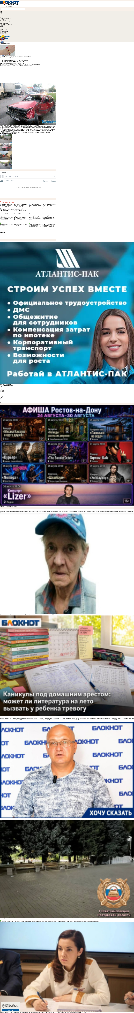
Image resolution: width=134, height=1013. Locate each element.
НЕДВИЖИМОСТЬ (4, 23)
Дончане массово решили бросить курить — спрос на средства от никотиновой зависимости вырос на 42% (97, 719)
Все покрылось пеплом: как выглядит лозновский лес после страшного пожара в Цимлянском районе (19, 511)
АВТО (1, 12)
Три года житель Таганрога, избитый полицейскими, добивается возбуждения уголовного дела (18, 818)
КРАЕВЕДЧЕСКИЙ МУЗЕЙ (5, 18)
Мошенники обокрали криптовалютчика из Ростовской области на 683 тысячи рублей (48, 1012)
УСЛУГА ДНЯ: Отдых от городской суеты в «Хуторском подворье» (14, 60)
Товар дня (2, 44)
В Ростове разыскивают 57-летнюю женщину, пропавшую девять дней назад (15, 614)
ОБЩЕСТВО (2, 25)
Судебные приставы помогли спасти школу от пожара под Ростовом (37, 509)
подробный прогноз (4, 385)
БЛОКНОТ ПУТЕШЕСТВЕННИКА (7, 14)
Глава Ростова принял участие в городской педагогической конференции (34, 719)
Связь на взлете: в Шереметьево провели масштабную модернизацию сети (48, 716)
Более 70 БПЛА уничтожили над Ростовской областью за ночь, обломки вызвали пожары (84, 921)
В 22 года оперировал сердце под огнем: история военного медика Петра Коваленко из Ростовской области (56, 511)
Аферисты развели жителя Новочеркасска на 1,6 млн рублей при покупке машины (91, 511)
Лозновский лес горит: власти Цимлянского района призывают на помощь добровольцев (17, 718)
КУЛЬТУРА (2, 19)
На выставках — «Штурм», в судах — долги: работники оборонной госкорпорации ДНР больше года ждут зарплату (21, 921)
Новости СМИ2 (3, 232)
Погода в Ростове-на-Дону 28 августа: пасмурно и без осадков (75, 1012)
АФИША (1, 13)
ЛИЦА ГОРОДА (3, 20)
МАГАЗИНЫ (6, 41)
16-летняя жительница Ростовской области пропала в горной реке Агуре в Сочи (47, 718)
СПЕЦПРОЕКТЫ (3, 29)
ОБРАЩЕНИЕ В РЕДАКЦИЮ (6, 24)
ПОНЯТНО (10, 1010)
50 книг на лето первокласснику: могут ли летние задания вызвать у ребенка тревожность (17, 716)
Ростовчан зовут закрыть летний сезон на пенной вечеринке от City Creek (75, 716)
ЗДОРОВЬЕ (2, 16)
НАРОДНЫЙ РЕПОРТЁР (5, 22)
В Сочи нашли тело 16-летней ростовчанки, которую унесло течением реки (67, 614)
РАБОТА (8, 36)
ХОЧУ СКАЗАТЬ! (3, 33)
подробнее (10, 385)
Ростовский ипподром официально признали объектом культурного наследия (108, 718)
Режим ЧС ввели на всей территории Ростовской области (61, 509)
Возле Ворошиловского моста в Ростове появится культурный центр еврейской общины (78, 718)
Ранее (12, 180)
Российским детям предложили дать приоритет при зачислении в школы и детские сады (17, 1012)
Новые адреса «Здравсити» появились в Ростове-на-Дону (83, 509)
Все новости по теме (4, 57)
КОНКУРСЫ (2, 17)
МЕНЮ (1, 11)
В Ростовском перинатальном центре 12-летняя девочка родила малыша (61, 719)
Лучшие (7, 180)
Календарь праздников (5, 43)
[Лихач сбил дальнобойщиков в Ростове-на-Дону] (28, 138)
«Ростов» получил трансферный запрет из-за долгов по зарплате (13, 509)
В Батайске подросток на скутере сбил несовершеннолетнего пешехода (14, 918)
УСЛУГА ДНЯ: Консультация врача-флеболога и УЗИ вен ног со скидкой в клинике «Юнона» (19, 59)
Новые (1, 180)
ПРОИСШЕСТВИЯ (4, 28)
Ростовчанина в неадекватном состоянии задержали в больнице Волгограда (108, 509)
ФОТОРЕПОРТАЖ (4, 31)
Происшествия (3, 81)
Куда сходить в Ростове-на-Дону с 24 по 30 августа (8, 506)
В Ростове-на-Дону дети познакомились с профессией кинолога (41, 614)
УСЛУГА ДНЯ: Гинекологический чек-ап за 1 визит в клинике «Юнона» (55, 921)
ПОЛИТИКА (2, 26)
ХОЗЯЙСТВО (3, 32)
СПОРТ (1, 30)
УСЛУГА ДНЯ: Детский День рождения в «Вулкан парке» (12, 61)
